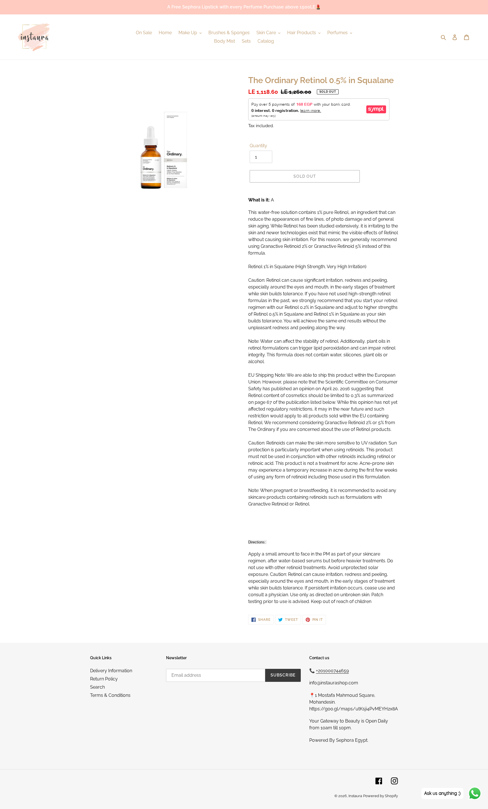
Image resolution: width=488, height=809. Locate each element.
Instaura (355, 796)
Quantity (258, 145)
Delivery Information (111, 670)
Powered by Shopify (380, 796)
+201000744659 (332, 670)
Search (97, 687)
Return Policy (104, 679)
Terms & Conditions (110, 695)
